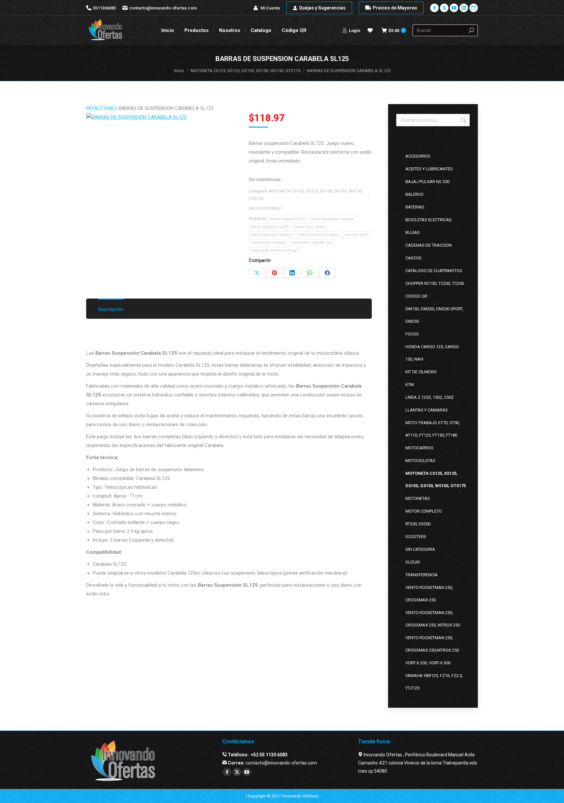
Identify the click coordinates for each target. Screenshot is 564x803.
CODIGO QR (416, 296)
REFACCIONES (101, 108)
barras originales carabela (271, 234)
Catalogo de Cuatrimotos (433, 270)
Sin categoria (420, 549)
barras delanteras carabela (332, 219)
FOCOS (412, 334)
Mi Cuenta (270, 8)
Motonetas (417, 498)
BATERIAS (414, 207)
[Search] (471, 30)
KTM (409, 384)
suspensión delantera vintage (274, 250)
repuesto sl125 (356, 234)
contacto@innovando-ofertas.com (163, 8)
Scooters (415, 536)
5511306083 (104, 8)
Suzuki (412, 562)
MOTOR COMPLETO (423, 511)
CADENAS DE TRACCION (428, 245)
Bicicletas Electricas (428, 219)
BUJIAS (412, 232)
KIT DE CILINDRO (421, 371)
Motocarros (419, 447)
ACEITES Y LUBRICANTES (429, 168)
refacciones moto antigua (318, 234)
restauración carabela (268, 242)
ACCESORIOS (418, 156)
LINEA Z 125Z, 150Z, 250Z (429, 397)
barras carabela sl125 (288, 219)
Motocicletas (420, 460)
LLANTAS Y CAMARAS (426, 410)
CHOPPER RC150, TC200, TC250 (434, 283)
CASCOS (413, 257)
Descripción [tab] (110, 309)
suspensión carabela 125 (311, 242)
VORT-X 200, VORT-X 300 (427, 662)
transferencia (421, 574)
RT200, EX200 (418, 523)
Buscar (463, 120)
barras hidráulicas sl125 (270, 226)
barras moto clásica (310, 226)
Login (354, 30)
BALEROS (414, 194)
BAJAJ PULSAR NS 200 (427, 181)
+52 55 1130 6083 (269, 754)
